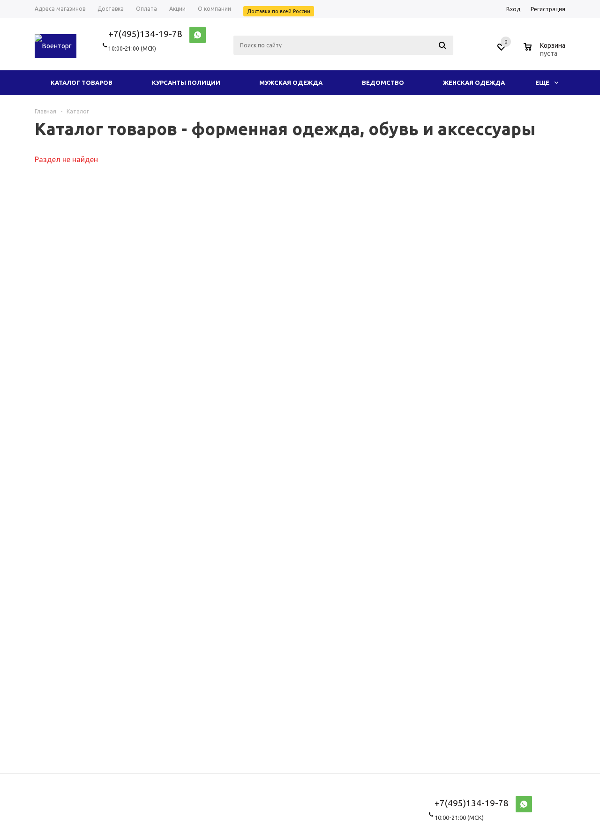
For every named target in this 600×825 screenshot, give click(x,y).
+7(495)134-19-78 (145, 34)
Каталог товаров (81, 82)
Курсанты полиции (186, 82)
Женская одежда (474, 82)
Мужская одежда (290, 82)
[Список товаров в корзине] (545, 52)
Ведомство (383, 82)
